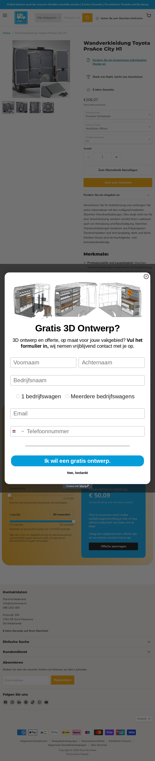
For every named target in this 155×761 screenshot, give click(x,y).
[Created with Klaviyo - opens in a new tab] (77, 486)
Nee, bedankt (77, 473)
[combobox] (17, 431)
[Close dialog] (146, 276)
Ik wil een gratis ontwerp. (77, 461)
